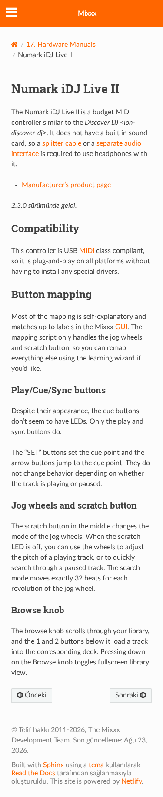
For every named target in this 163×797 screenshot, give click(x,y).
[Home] (14, 44)
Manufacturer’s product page (66, 184)
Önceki (35, 695)
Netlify (131, 781)
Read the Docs (33, 773)
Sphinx (53, 764)
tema (96, 764)
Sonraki (127, 695)
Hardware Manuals (61, 44)
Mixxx (87, 13)
